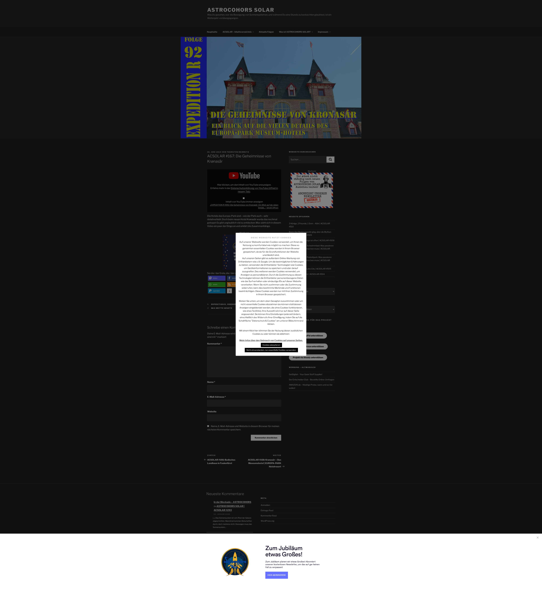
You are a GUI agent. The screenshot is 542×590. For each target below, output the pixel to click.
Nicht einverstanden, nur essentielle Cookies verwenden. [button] (271, 350)
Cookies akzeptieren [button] (271, 345)
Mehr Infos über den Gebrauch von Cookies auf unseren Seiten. (271, 340)
